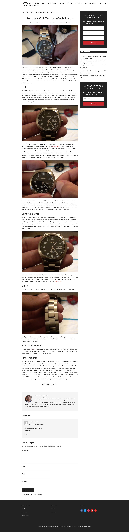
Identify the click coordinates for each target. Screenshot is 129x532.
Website (24, 481)
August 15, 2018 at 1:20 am (36, 424)
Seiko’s (33, 349)
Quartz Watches (53, 384)
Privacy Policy (87, 526)
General (53, 508)
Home (23, 12)
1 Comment (52, 22)
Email (24, 474)
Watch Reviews (31, 12)
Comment (25, 450)
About (23, 508)
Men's (49, 383)
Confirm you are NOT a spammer (32, 494)
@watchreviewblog (45, 406)
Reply (26, 434)
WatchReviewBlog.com (53, 526)
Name (24, 466)
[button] (105, 3)
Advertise (53, 512)
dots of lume (55, 146)
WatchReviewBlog (31, 4)
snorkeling (58, 281)
